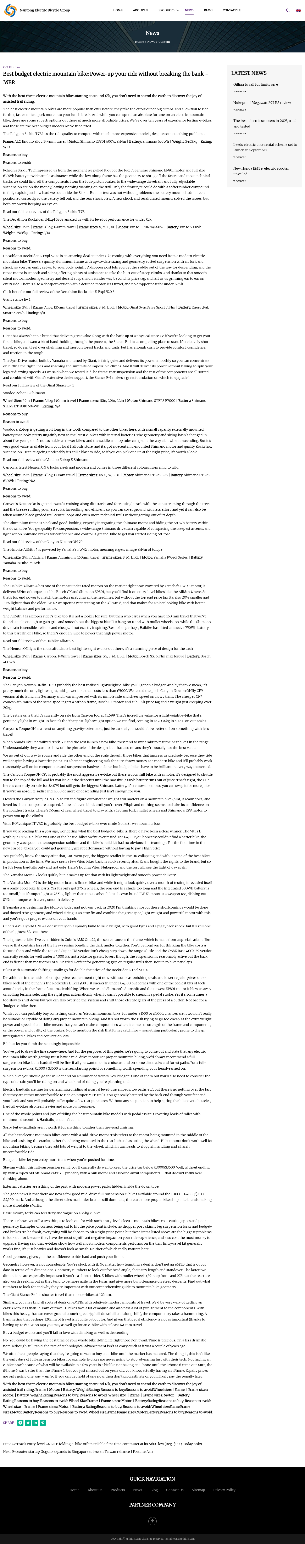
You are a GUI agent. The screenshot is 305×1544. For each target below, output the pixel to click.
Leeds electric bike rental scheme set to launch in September (265, 147)
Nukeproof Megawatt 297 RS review (262, 103)
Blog (208, 10)
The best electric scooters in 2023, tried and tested (264, 123)
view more (239, 91)
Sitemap (198, 1490)
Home (118, 10)
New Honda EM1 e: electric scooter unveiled (261, 171)
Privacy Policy (224, 1490)
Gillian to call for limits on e (255, 84)
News (189, 10)
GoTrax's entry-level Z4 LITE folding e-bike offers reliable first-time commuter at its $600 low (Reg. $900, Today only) (107, 1444)
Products (166, 10)
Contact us (232, 10)
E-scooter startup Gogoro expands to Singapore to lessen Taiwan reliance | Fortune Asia (82, 1451)
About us (140, 10)
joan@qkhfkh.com (184, 1538)
